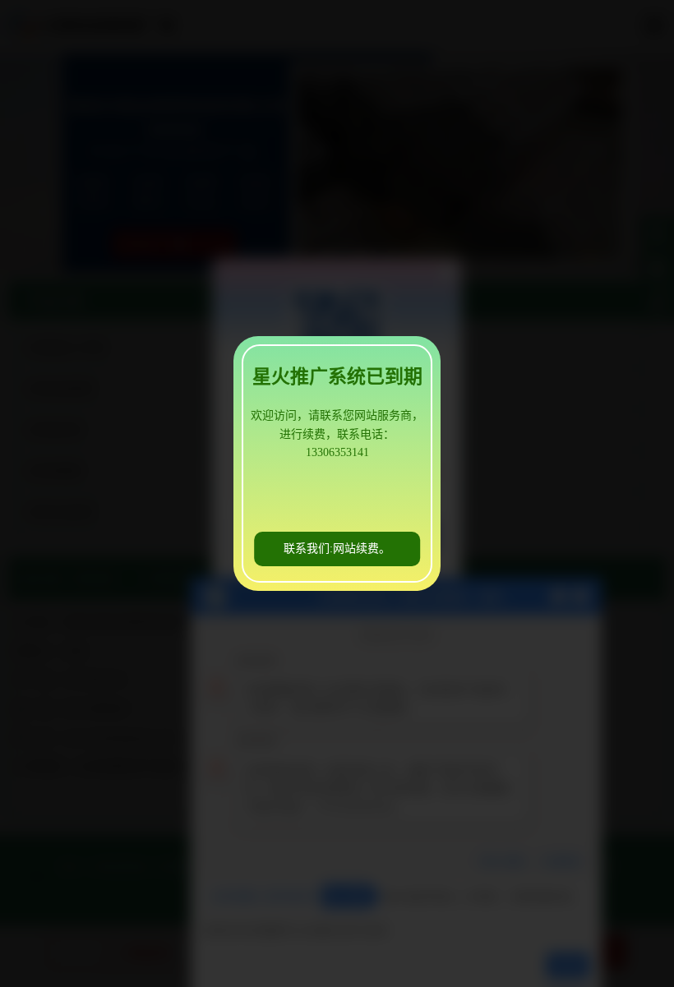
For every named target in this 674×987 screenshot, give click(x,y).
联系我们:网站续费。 (337, 548)
